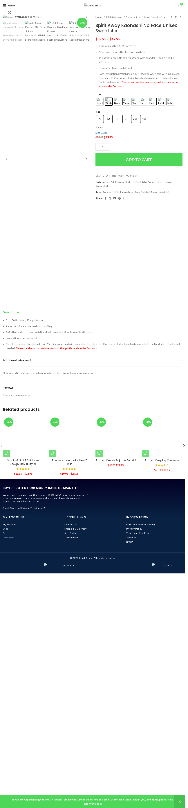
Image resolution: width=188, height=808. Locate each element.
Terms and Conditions (139, 767)
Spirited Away (165, 181)
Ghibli (136, 181)
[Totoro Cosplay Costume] (162, 554)
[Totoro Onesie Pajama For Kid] (115, 554)
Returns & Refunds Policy (141, 759)
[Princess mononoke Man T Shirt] (69, 554)
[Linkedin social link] (124, 198)
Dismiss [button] (179, 801)
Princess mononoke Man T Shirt (69, 697)
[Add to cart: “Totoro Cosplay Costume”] (145, 688)
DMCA (129, 776)
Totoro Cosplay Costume (162, 695)
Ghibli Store (86, 792)
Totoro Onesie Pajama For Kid (116, 695)
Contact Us (70, 759)
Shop (5, 763)
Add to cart (139, 159)
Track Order (71, 772)
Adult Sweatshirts (154, 17)
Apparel (106, 192)
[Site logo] (92, 5)
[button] (6, 17)
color (98, 94)
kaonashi (125, 192)
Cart (5, 767)
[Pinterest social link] (119, 198)
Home (98, 17)
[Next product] (180, 17)
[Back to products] (176, 17)
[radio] (100, 101)
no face (135, 192)
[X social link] (110, 198)
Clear (101, 127)
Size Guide (101, 132)
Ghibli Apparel (114, 17)
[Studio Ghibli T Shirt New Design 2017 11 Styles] (23, 554)
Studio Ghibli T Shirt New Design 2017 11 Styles (23, 697)
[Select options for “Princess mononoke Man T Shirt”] (52, 688)
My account (9, 759)
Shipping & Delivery (75, 763)
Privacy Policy (134, 763)
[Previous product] (171, 17)
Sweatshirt (164, 192)
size (97, 111)
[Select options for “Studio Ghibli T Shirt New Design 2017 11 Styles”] (6, 688)
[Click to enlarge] (10, 12)
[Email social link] (114, 198)
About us (131, 772)
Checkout (8, 772)
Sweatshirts (133, 17)
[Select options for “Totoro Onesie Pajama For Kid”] (99, 688)
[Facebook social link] (105, 198)
